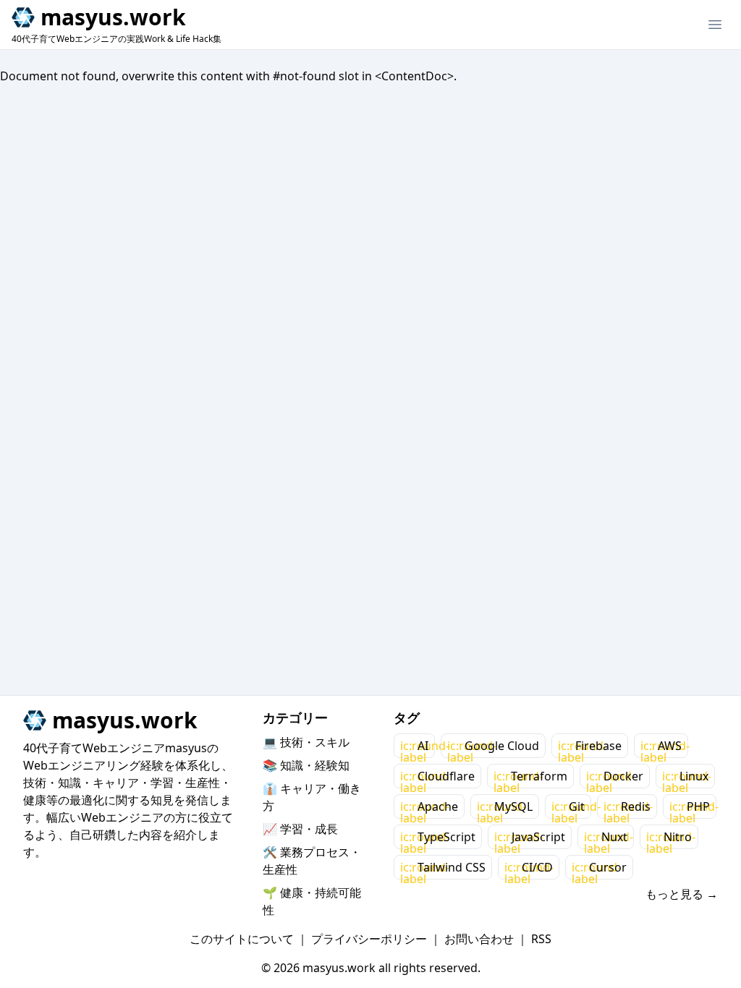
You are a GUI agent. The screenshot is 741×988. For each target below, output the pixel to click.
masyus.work (113, 17)
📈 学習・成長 (300, 829)
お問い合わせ (479, 939)
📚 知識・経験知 (306, 765)
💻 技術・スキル (306, 742)
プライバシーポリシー (369, 939)
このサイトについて (242, 939)
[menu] (714, 24)
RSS (541, 939)
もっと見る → (681, 894)
